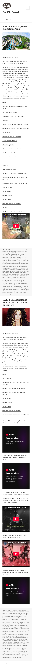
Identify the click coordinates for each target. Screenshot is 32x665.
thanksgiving (18, 286)
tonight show (18, 656)
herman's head (22, 265)
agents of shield (23, 610)
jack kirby (12, 630)
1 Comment (7, 659)
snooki (25, 283)
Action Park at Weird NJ (9, 140)
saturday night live (19, 282)
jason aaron (18, 630)
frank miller (5, 627)
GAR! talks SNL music (9, 169)
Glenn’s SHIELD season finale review (13, 388)
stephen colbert (12, 285)
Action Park (6, 132)
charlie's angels (22, 256)
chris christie (8, 257)
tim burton (23, 654)
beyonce (18, 613)
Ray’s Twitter (6, 199)
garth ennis (17, 627)
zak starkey (19, 657)
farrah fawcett (23, 262)
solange (4, 651)
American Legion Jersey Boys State (13, 116)
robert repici (19, 643)
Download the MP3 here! (10, 57)
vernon (13, 291)
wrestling (14, 657)
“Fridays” (5, 165)
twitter (22, 289)
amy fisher (13, 611)
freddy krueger (13, 263)
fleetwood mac (23, 625)
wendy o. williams (6, 657)
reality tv (20, 280)
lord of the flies (15, 271)
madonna (26, 634)
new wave (14, 277)
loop (10, 271)
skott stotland (22, 650)
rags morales (19, 642)
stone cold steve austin (22, 285)
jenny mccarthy (24, 630)
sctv (26, 282)
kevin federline (16, 633)
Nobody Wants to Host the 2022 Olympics (15, 124)
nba (17, 275)
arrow (22, 611)
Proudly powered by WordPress (10, 663)
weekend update (15, 292)
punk (8, 280)
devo (8, 625)
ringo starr (13, 643)
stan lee (13, 651)
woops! (10, 294)
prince (23, 640)
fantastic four (16, 625)
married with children (21, 272)
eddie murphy (10, 262)
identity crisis (18, 628)
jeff (23, 266)
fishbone (4, 263)
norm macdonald (21, 277)
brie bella (25, 614)
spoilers (9, 651)
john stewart (22, 268)
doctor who (23, 260)
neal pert (4, 639)
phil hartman (8, 640)
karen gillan (21, 631)
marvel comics (6, 637)
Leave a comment (23, 294)
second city (5, 283)
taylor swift (21, 653)
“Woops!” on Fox (7, 161)
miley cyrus (20, 637)
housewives (5, 266)
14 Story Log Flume (8, 145)
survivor (4, 286)
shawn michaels (6, 650)
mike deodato (13, 637)
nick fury (9, 639)
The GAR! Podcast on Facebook (11, 203)
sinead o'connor (15, 650)
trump (14, 289)
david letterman (22, 259)
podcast (4, 280)
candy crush (24, 619)
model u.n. (22, 274)
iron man (7, 630)
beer (7, 254)
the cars (24, 286)
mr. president (13, 275)
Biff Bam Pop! (6, 191)
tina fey (21, 288)
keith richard (9, 633)
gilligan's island (14, 265)
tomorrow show (10, 656)
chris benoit (22, 622)
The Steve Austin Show (9, 112)
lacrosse (23, 269)
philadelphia (23, 278)
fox (8, 263)
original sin (21, 639)
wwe (13, 294)
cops (23, 257)
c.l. (25, 254)
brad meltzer (19, 614)
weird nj (22, 292)
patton (18, 278)
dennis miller (11, 260)
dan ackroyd (14, 259)
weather (9, 292)
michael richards (15, 274)
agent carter (16, 610)
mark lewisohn (12, 636)
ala (13, 251)
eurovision (16, 262)
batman (10, 613)
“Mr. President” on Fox (9, 153)
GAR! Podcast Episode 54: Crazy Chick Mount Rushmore (15, 302)
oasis (17, 639)
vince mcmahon (21, 291)
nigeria (13, 639)
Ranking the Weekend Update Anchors (14, 173)
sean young (24, 645)
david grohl (19, 624)
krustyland (18, 269)
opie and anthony (11, 278)
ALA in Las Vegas (7, 187)
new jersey (8, 277)
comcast (14, 257)
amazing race (23, 251)
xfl (15, 294)
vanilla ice (25, 656)
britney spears (6, 616)
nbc (20, 275)
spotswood (5, 285)
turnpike (18, 289)
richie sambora (6, 643)
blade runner (9, 614)
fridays (18, 263)
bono (14, 614)
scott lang (18, 645)
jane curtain (19, 266)
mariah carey (5, 636)
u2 (22, 656)
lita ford (21, 634)
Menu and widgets (28, 9)
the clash (26, 653)
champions (5, 622)
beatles (14, 613)
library (7, 271)
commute (19, 257)
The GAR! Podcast (10, 12)
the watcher (13, 654)
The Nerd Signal (7, 378)
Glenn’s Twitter (7, 195)
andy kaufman (14, 253)
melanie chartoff (6, 274)
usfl (10, 291)
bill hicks (23, 613)
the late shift (11, 288)
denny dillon (17, 260)
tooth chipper (9, 289)
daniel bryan (8, 624)
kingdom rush (23, 633)
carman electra (14, 621)
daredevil (13, 624)
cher (18, 622)
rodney (9, 282)
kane (17, 631)
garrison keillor (24, 263)
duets (11, 625)
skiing (22, 283)
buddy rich (20, 616)
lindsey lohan (15, 634)
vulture (27, 291)
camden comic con (15, 619)
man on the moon (11, 272)
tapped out (9, 286)
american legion (6, 253)
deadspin (4, 260)
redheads (26, 642)
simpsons (11, 283)
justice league (12, 631)
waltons (4, 292)
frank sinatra (11, 627)
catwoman (21, 621)
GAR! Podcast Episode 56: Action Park (14, 27)
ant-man (19, 611)
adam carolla (8, 251)
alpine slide (17, 251)
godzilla (13, 628)
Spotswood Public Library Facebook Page (15, 183)
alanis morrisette (6, 611)
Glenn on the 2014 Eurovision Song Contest (15, 128)
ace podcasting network (19, 250)
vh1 (16, 291)
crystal (9, 259)
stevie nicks (19, 651)
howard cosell (12, 266)
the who (18, 654)
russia (13, 282)
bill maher (10, 254)
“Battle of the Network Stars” (11, 149)
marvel (24, 636)
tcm (14, 286)
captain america (6, 621)
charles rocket (14, 256)
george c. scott (6, 265)
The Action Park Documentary (11, 136)
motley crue (26, 637)
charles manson (6, 256)
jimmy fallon (9, 268)
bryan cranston (14, 616)
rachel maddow (14, 280)
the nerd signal (6, 654)
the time (17, 288)
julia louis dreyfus (10, 269)
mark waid (19, 636)
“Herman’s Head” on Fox (10, 157)
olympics (4, 278)
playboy (20, 640)
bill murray (16, 254)
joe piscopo (15, 268)
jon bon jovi (5, 631)
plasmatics (14, 640)
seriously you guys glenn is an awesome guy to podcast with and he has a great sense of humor (14, 647)
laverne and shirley (7, 634)
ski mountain (17, 283)
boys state (21, 254)
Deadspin (5, 120)
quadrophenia (12, 642)
